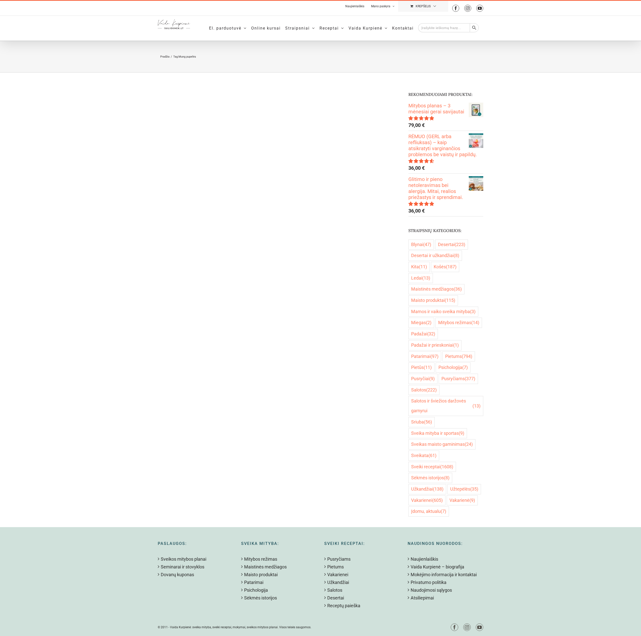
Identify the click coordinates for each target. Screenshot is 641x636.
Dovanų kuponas (177, 574)
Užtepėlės (464, 489)
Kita (419, 266)
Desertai (451, 244)
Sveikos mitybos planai (183, 559)
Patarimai (424, 356)
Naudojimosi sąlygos (431, 590)
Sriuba (421, 422)
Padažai (423, 333)
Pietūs (421, 367)
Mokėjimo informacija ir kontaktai (444, 574)
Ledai (420, 278)
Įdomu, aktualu (428, 511)
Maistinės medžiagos (436, 289)
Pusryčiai (423, 378)
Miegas (421, 322)
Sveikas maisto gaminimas (442, 444)
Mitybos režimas (458, 322)
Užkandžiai (427, 489)
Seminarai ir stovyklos (182, 566)
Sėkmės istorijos (430, 477)
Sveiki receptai (432, 466)
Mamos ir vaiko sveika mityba (443, 311)
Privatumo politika (428, 582)
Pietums (458, 356)
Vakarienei (427, 500)
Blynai (421, 244)
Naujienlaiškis (424, 559)
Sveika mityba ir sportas (437, 433)
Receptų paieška (343, 605)
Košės (445, 266)
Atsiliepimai (422, 597)
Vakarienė (462, 500)
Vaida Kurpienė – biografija (437, 566)
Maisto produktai (433, 300)
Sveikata (423, 455)
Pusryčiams (458, 378)
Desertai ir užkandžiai (435, 255)
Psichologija (453, 367)
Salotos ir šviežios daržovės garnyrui (445, 405)
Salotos (424, 389)
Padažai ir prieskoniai (435, 345)
